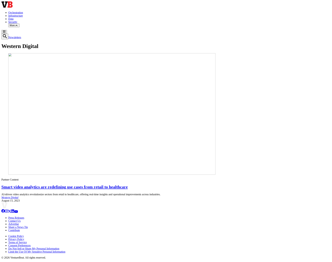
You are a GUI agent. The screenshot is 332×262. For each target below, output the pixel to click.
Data (10, 18)
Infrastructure (15, 15)
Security (12, 21)
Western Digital (9, 197)
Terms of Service (17, 242)
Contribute (14, 230)
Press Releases (16, 217)
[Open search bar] (4, 36)
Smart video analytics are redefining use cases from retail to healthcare (64, 187)
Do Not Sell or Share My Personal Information (33, 248)
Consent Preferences (19, 245)
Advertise (13, 223)
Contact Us (14, 220)
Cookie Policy (16, 236)
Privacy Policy (16, 239)
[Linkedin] (12, 211)
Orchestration (15, 12)
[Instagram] (6, 211)
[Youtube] (16, 211)
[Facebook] (3, 211)
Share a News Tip (18, 227)
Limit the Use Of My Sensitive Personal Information (36, 251)
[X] (9, 211)
